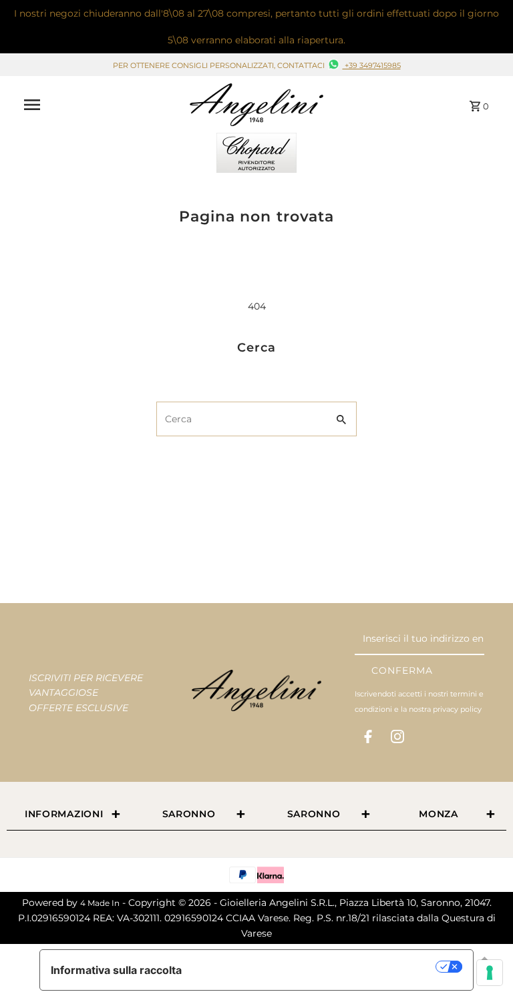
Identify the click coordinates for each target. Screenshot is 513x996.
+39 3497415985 (372, 65)
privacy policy (457, 709)
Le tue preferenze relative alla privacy (316, 966)
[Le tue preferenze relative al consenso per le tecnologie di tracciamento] (489, 972)
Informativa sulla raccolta (116, 970)
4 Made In (100, 903)
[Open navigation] (102, 104)
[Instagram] (397, 739)
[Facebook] (368, 739)
